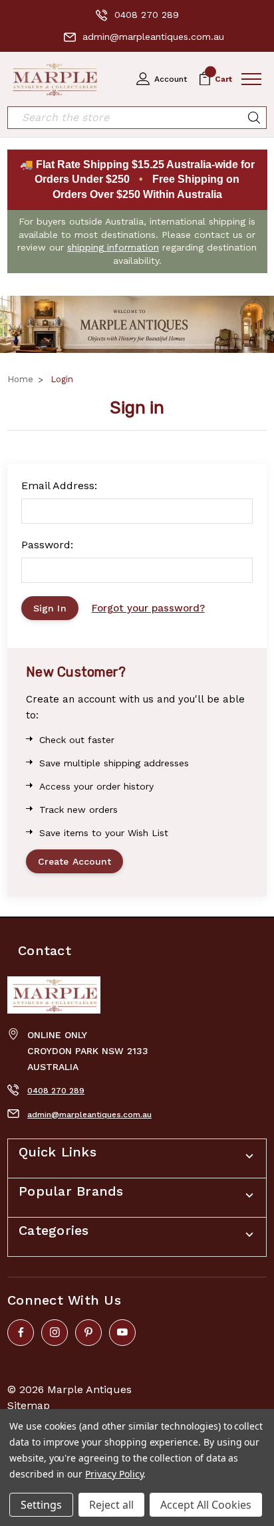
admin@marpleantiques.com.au (153, 36)
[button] (137, 325)
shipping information (113, 247)
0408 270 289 (146, 14)
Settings (41, 1504)
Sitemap (28, 1405)
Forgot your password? (148, 608)
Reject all (111, 1504)
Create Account (74, 861)
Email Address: (59, 485)
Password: (47, 544)
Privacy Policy (114, 1474)
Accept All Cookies (205, 1504)
